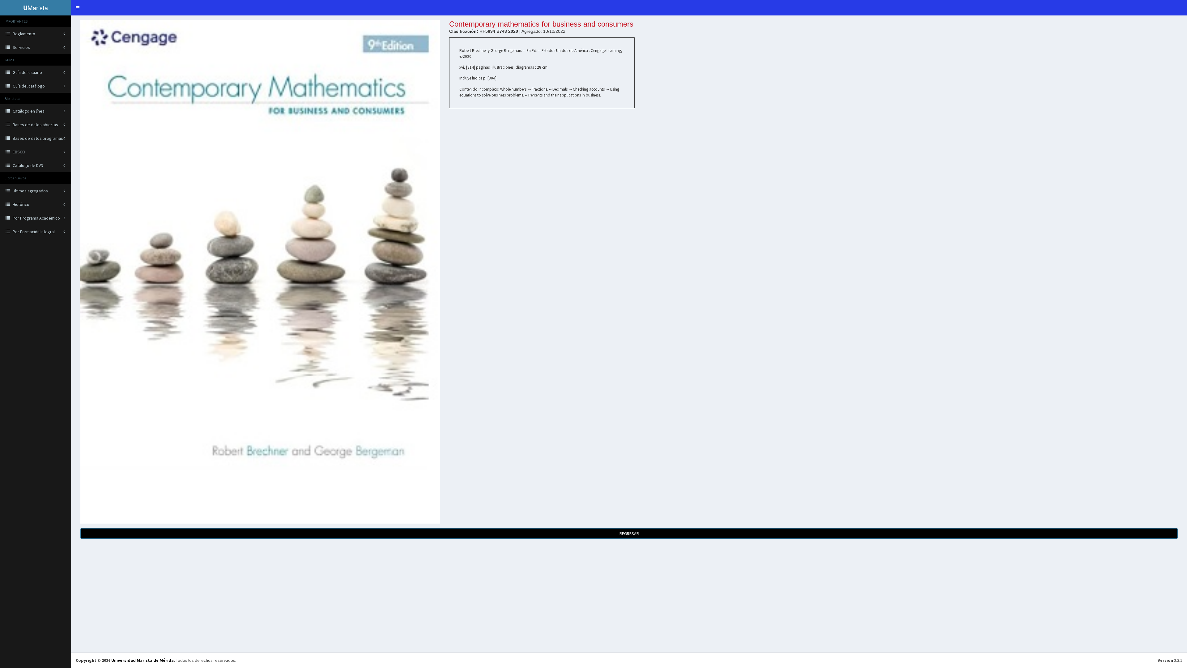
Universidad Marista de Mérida (142, 660)
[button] (77, 7)
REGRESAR (629, 533)
